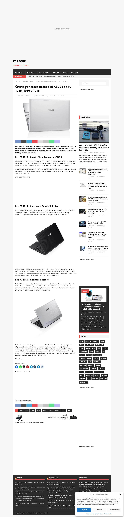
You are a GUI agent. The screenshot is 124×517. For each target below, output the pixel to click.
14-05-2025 (91, 176)
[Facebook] (103, 76)
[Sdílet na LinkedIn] (29, 141)
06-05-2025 (91, 215)
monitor (103, 358)
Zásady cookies (90, 514)
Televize (82, 379)
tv (106, 379)
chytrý (88, 348)
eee (50, 410)
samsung (93, 368)
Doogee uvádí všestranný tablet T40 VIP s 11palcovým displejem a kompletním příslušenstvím (98, 248)
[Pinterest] (109, 76)
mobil (89, 358)
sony (81, 375)
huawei (82, 355)
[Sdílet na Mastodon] (57, 141)
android (88, 341)
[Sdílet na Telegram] (62, 141)
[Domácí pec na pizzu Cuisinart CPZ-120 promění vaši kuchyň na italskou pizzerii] (82, 199)
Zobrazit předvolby (114, 509)
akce (81, 341)
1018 (32, 410)
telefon (104, 375)
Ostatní (56, 72)
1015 (21, 410)
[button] (120, 494)
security (101, 368)
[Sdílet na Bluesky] (68, 141)
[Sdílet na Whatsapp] (51, 141)
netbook (57, 410)
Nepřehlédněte (37, 96)
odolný (90, 365)
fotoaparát (83, 351)
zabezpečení (83, 382)
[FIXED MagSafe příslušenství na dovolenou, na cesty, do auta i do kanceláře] (94, 132)
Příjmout (84, 509)
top (69, 410)
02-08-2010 (20, 96)
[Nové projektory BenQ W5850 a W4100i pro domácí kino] (82, 224)
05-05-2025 (91, 225)
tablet (97, 375)
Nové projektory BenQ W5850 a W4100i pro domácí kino (97, 222)
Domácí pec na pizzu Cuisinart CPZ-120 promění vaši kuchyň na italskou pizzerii (98, 198)
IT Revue (28, 96)
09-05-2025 (91, 202)
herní (91, 351)
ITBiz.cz (19, 478)
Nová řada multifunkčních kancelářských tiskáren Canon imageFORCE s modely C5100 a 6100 (97, 185)
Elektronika (43, 72)
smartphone (99, 372)
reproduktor (84, 368)
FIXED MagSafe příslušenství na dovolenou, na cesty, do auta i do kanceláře (94, 147)
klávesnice (97, 355)
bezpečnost (99, 345)
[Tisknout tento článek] (46, 141)
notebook (97, 362)
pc (64, 410)
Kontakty (74, 72)
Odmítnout (99, 509)
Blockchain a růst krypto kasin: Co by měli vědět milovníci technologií (97, 211)
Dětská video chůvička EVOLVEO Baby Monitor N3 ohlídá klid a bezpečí (93, 306)
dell (93, 348)
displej (105, 348)
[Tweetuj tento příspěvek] (23, 141)
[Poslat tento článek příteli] (40, 141)
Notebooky (45, 96)
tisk (89, 379)
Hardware (18, 72)
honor (98, 351)
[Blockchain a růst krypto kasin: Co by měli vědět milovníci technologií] (82, 211)
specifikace (89, 375)
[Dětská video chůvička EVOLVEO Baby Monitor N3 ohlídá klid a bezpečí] (93, 295)
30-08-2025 (83, 152)
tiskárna (95, 379)
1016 (27, 410)
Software (30, 72)
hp (103, 351)
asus (38, 410)
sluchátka (89, 372)
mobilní (95, 358)
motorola (83, 362)
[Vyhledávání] (94, 83)
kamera (89, 355)
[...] (80, 163)
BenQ (81, 345)
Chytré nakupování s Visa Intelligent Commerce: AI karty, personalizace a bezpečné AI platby (98, 235)
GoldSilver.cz (53, 478)
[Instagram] (106, 76)
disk (99, 348)
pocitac (97, 365)
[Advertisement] (54, 13)
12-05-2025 (91, 190)
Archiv (64, 72)
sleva (81, 372)
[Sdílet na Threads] (73, 141)
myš (90, 362)
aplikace (95, 341)
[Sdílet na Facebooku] (18, 141)
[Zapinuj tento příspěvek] (34, 141)
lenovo (82, 358)
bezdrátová (89, 345)
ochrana (83, 365)
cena (44, 410)
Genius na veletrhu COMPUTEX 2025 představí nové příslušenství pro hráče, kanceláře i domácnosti (98, 171)
